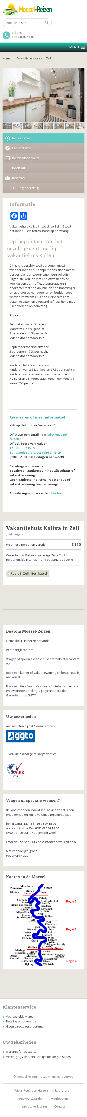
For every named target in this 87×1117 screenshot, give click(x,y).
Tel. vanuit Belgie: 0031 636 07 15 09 (35, 452)
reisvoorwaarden (31, 1098)
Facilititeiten (22, 148)
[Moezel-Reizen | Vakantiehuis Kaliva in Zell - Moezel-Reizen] (43, 9)
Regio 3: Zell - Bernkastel (29, 573)
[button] (74, 47)
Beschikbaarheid (25, 158)
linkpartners (60, 1090)
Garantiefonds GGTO (21, 1051)
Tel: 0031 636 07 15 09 (44, 828)
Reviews (18, 178)
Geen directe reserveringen (25, 1026)
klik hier (57, 493)
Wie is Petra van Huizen (31, 1090)
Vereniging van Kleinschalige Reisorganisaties (38, 1057)
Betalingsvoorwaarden (22, 1021)
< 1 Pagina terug (25, 188)
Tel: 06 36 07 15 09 (22, 448)
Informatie (21, 138)
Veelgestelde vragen (20, 1016)
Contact (59, 1106)
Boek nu (18, 168)
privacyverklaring (34, 1106)
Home (6, 58)
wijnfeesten (59, 1098)
